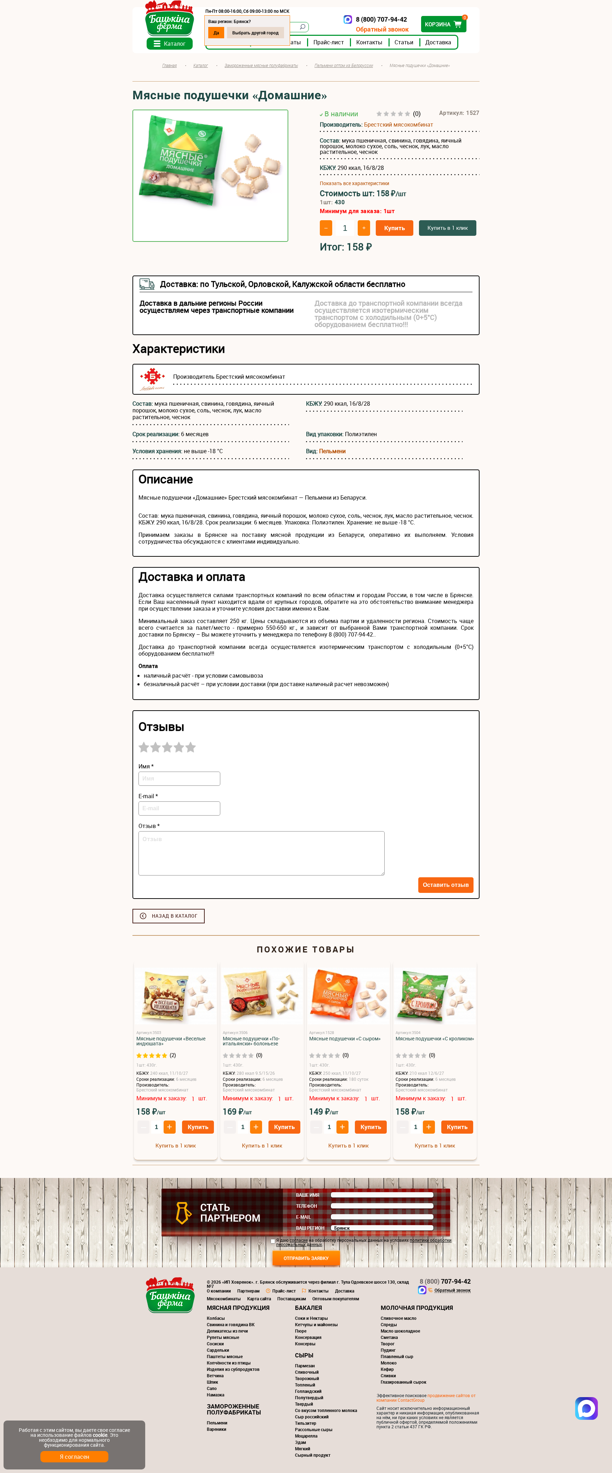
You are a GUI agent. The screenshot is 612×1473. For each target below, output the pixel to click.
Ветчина (215, 1375)
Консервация (308, 1337)
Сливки (388, 1375)
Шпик (212, 1382)
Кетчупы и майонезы (316, 1324)
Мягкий (302, 1448)
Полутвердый (309, 1397)
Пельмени (332, 451)
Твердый (304, 1404)
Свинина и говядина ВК (231, 1324)
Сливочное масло (398, 1318)
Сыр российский (312, 1416)
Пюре (300, 1331)
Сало (212, 1388)
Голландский (308, 1391)
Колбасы (216, 1318)
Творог (388, 1343)
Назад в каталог (175, 916)
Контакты (369, 42)
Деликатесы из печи (227, 1331)
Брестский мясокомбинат (398, 124)
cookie (100, 1435)
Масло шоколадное (400, 1331)
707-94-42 (445, 1281)
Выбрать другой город (255, 32)
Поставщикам (291, 1298)
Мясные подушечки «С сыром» (345, 1038)
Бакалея (308, 1308)
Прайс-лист (328, 42)
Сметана (389, 1337)
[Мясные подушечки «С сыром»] (348, 996)
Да (216, 32)
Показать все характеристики (354, 183)
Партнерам (248, 1291)
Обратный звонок (382, 29)
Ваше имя (307, 1195)
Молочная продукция (417, 1308)
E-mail (303, 1217)
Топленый (305, 1385)
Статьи (404, 42)
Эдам (300, 1442)
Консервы (305, 1343)
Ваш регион (310, 1228)
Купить (394, 228)
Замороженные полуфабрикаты (234, 1409)
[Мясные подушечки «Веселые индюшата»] (175, 996)
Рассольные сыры (314, 1429)
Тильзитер (305, 1423)
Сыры (304, 1355)
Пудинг (388, 1350)
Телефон (306, 1206)
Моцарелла (306, 1436)
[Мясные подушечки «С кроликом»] (435, 996)
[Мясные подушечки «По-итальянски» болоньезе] (262, 996)
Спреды (389, 1324)
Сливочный (307, 1372)
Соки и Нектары (311, 1318)
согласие (299, 1240)
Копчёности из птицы (229, 1363)
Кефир (387, 1369)
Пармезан (305, 1365)
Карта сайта (259, 1298)
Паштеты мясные (225, 1356)
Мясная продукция (238, 1308)
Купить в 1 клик (447, 227)
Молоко (389, 1363)
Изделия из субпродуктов (233, 1369)
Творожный (307, 1378)
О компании (219, 1291)
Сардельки (218, 1350)
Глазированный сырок (403, 1382)
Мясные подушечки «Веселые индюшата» (170, 1041)
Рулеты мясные (223, 1337)
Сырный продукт (312, 1455)
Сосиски (215, 1343)
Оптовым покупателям (335, 1298)
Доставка (438, 42)
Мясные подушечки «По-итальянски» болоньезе (251, 1041)
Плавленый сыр (397, 1356)
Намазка (215, 1394)
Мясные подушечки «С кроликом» (435, 1038)
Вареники (216, 1429)
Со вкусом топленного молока (326, 1410)
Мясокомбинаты (224, 1298)
